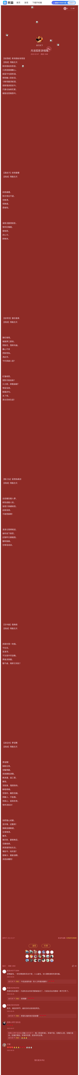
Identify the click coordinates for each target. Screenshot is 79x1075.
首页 (18, 3)
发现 (26, 3)
